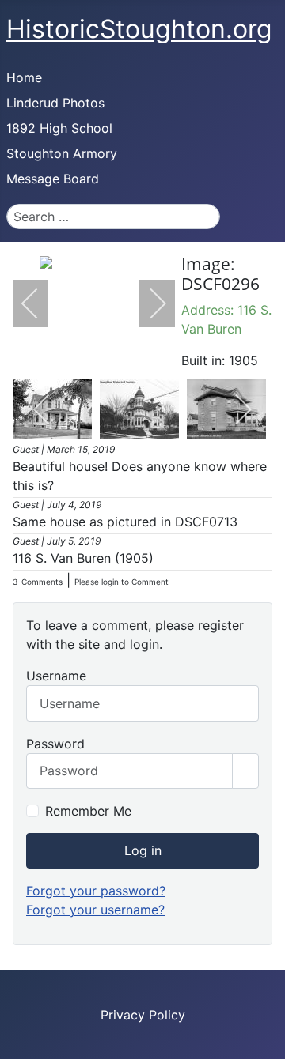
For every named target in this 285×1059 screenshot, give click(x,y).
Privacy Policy (143, 1015)
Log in (143, 850)
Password (55, 744)
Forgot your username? (95, 910)
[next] (147, 303)
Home (24, 77)
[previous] (40, 303)
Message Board (52, 179)
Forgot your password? (95, 891)
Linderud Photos (55, 103)
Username (56, 676)
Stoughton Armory (61, 153)
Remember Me (88, 811)
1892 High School (59, 128)
